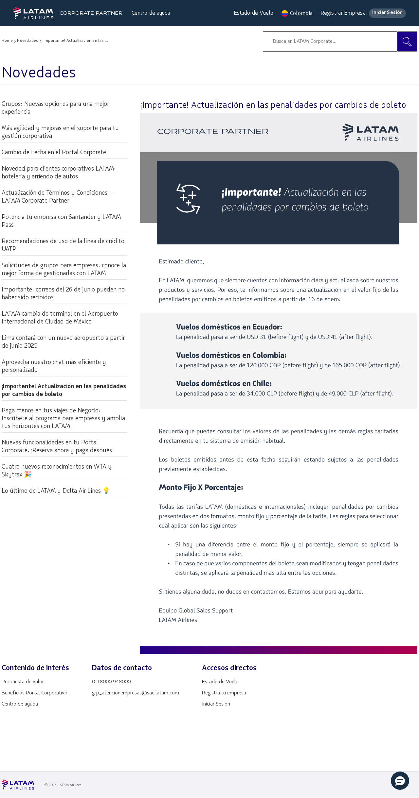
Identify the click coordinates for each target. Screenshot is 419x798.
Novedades (27, 41)
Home (7, 41)
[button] (297, 13)
